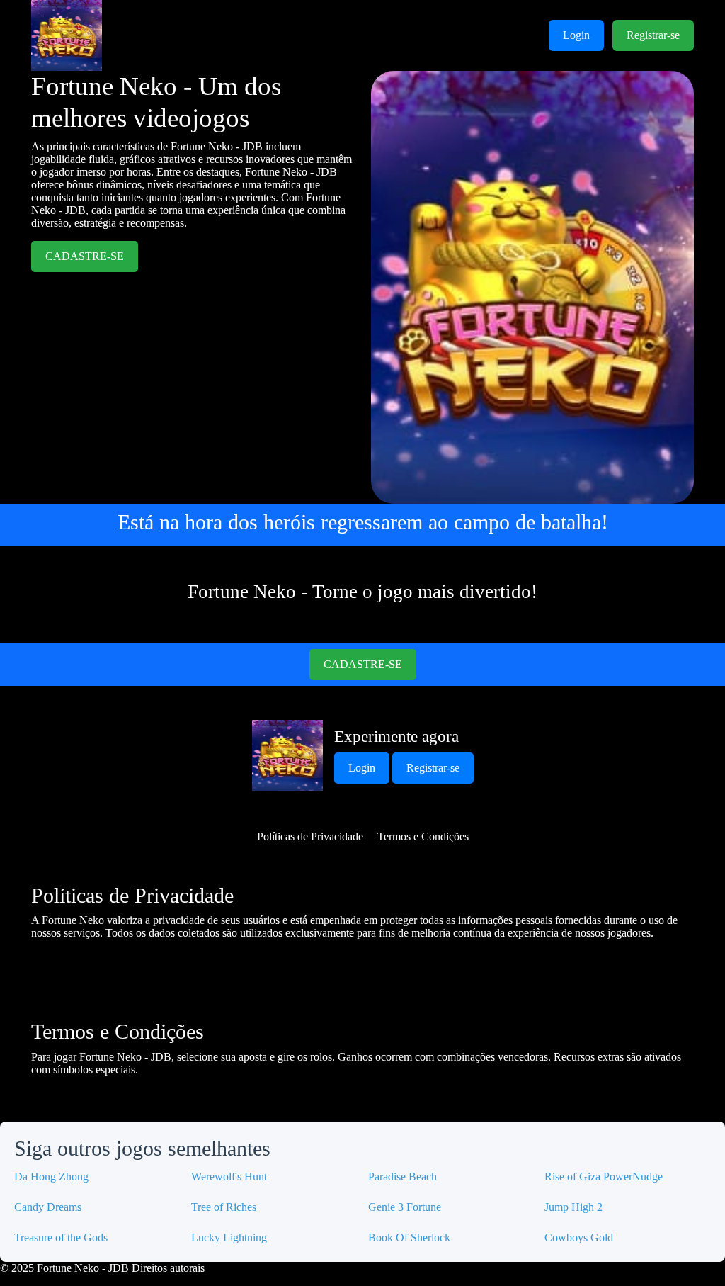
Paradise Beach (402, 1177)
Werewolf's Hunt (229, 1177)
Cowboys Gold (578, 1237)
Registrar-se (653, 35)
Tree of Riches (223, 1207)
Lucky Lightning (229, 1237)
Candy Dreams (47, 1207)
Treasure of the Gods (61, 1237)
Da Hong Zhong (51, 1177)
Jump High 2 (573, 1207)
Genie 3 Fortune (404, 1207)
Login (576, 35)
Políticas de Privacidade (310, 836)
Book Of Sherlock (409, 1237)
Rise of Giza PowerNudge (603, 1177)
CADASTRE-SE (84, 256)
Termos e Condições (423, 836)
